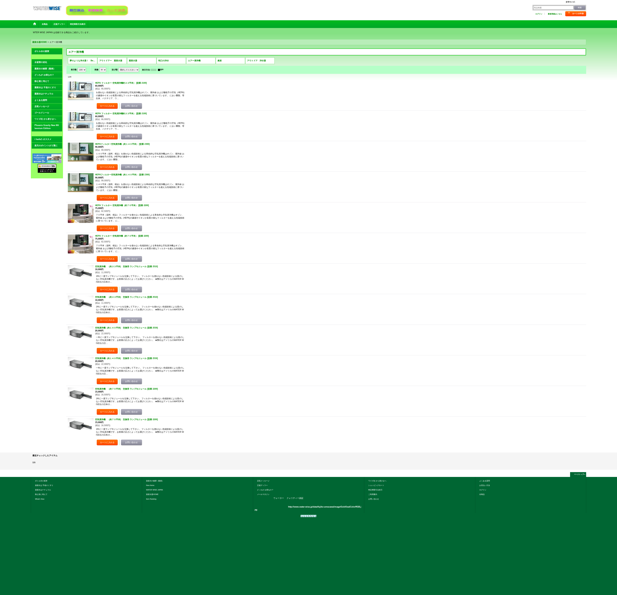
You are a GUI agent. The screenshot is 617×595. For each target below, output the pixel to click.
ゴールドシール (42, 112)
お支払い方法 (484, 485)
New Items (150, 485)
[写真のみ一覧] (154, 70)
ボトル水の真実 (42, 51)
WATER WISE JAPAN (154, 490)
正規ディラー (262, 485)
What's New (39, 499)
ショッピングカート (376, 485)
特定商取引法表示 (375, 490)
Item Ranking (151, 499)
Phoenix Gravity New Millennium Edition (47, 126)
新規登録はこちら (555, 14)
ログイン (538, 14)
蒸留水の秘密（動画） (45, 68)
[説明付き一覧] (161, 70)
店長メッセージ (42, 106)
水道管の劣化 (41, 62)
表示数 (74, 70)
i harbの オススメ (43, 139)
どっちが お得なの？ (44, 75)
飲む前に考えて (42, 81)
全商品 (482, 494)
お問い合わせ (373, 499)
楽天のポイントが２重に (46, 145)
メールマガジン (263, 494)
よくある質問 (41, 100)
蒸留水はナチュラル (44, 93)
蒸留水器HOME (152, 494)
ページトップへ (579, 474)
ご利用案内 (372, 494)
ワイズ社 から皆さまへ (45, 119)
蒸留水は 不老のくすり (45, 87)
